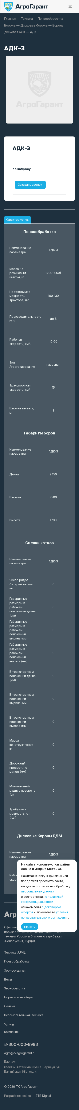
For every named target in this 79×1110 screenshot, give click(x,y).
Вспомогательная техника (23, 1015)
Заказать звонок (30, 184)
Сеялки (9, 1006)
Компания (11, 1032)
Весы (8, 979)
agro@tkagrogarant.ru (19, 1053)
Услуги (9, 1024)
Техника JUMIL (15, 952)
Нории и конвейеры (18, 997)
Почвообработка (16, 961)
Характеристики (17, 219)
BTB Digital (43, 1095)
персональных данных (37, 891)
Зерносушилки (14, 970)
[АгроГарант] (26, 6)
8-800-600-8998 (21, 1044)
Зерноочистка (14, 988)
